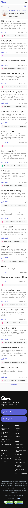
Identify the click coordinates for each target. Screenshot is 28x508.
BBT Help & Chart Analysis (17, 10)
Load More (14, 384)
